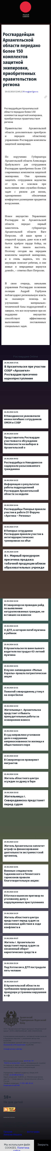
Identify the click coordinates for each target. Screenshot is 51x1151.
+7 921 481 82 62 (26, 1083)
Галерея (8, 1131)
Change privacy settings (13, 1049)
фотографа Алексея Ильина (22, 1133)
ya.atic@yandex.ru (16, 1075)
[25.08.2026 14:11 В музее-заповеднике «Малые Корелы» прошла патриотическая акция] (25, 663)
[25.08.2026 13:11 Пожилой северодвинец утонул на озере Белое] (25, 685)
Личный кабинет (26, 15)
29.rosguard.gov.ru (30, 91)
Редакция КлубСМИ (12, 1085)
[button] (45, 97)
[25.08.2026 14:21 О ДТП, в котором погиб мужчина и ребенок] (25, 623)
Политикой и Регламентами (15, 1045)
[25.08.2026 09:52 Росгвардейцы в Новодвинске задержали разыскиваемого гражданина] (25, 456)
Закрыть (43, 1144)
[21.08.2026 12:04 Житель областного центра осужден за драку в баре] (25, 771)
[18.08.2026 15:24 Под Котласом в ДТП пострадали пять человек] (25, 960)
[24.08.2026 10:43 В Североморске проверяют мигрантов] (25, 753)
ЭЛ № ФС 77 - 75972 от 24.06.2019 (19, 1062)
